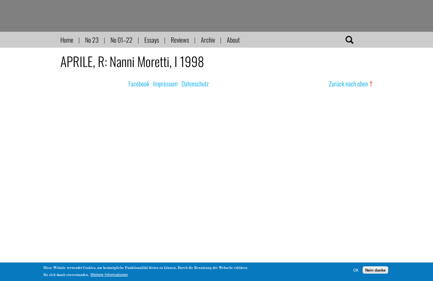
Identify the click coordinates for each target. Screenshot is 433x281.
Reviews (180, 39)
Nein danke (375, 270)
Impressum (165, 83)
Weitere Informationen (109, 274)
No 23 (92, 39)
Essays (151, 39)
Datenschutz (195, 83)
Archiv (208, 39)
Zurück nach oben (348, 83)
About (233, 39)
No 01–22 (121, 39)
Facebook (138, 83)
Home (66, 39)
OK (356, 270)
